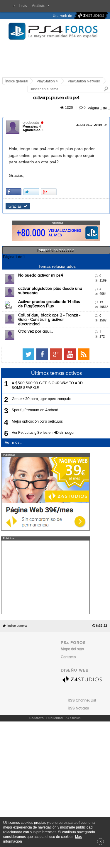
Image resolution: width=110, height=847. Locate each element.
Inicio (23, 5)
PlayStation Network (85, 81)
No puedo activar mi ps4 (41, 262)
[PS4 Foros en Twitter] (83, 338)
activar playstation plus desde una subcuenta (61, 275)
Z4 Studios (73, 676)
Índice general (17, 584)
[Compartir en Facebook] (14, 178)
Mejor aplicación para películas (37, 405)
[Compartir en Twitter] (32, 178)
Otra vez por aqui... (36, 315)
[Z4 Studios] (84, 638)
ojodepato (31, 116)
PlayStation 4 (48, 81)
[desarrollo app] (90, 16)
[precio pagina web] (45, 512)
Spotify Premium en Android (35, 394)
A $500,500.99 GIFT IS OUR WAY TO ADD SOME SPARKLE (47, 369)
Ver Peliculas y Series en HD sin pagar (43, 416)
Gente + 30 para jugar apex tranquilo (41, 383)
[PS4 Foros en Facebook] (97, 338)
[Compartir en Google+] (49, 178)
